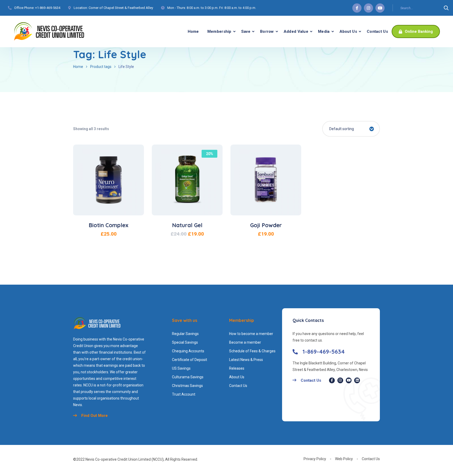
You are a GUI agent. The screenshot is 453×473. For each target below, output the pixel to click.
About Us (348, 31)
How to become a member (251, 334)
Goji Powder (266, 225)
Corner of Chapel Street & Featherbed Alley (121, 8)
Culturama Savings (187, 377)
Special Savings (185, 342)
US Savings (181, 368)
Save (245, 31)
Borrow (267, 31)
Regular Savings (185, 334)
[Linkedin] (357, 380)
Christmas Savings (187, 386)
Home (193, 31)
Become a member (245, 342)
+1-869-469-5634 (47, 8)
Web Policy (344, 459)
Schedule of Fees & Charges (252, 351)
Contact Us (377, 31)
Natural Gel (187, 225)
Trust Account (183, 394)
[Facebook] (357, 8)
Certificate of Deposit (189, 360)
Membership (219, 31)
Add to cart (111, 196)
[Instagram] (368, 8)
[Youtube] (380, 8)
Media (324, 31)
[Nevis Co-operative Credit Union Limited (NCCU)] (49, 31)
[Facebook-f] (332, 380)
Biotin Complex (108, 225)
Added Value (296, 31)
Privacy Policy (315, 459)
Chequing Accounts (188, 351)
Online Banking (418, 31)
